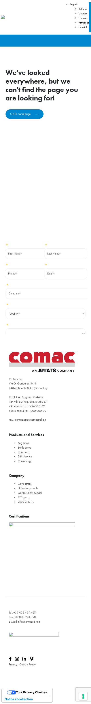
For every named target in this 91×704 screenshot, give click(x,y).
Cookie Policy (27, 664)
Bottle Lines (24, 447)
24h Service (25, 456)
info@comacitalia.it (28, 622)
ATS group (24, 497)
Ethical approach (28, 488)
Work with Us (26, 502)
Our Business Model (30, 493)
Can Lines (23, 452)
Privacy (13, 664)
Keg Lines (23, 443)
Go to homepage (20, 114)
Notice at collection (19, 699)
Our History (24, 484)
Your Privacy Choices (31, 692)
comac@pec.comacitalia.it (30, 420)
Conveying (24, 461)
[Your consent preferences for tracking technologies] (83, 696)
